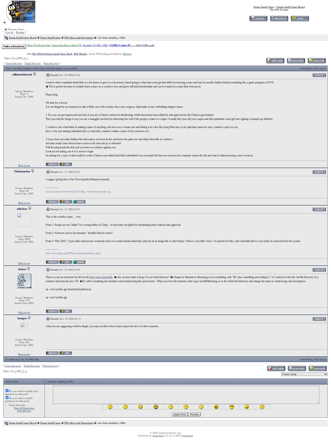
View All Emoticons (24, 408)
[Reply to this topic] (275, 63)
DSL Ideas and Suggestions (78, 37)
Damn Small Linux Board (291, 7)
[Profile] (52, 165)
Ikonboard (158, 436)
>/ (27, 58)
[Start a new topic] (296, 63)
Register (20, 32)
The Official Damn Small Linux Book (52, 53)
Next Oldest (306, 68)
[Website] (79, 203)
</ (16, 58)
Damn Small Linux (264, 7)
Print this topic (51, 63)
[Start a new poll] (317, 63)
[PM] (65, 165)
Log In (9, 32)
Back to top (24, 165)
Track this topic (14, 63)
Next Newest (319, 68)
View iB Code (24, 410)
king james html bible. (101, 277)
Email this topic (33, 63)
